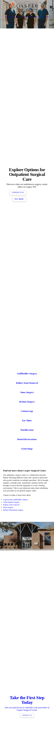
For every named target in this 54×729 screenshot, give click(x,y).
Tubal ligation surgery (11, 648)
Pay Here (19, 272)
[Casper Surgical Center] (24, 7)
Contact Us (18, 265)
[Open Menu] (51, 7)
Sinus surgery (8, 653)
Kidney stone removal (11, 651)
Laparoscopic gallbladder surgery (15, 645)
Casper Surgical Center (37, 17)
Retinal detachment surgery (13, 656)
